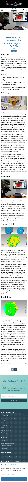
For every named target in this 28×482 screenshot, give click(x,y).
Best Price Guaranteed (7, 443)
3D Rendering (5, 425)
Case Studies (14, 33)
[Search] (26, 10)
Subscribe (14, 478)
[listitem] (14, 4)
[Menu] (2, 10)
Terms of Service (6, 445)
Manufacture (5, 423)
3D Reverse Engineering (8, 418)
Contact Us (4, 448)
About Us (4, 440)
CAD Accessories (6, 430)
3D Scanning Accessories (8, 428)
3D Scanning (4, 415)
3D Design (4, 420)
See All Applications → (7, 433)
